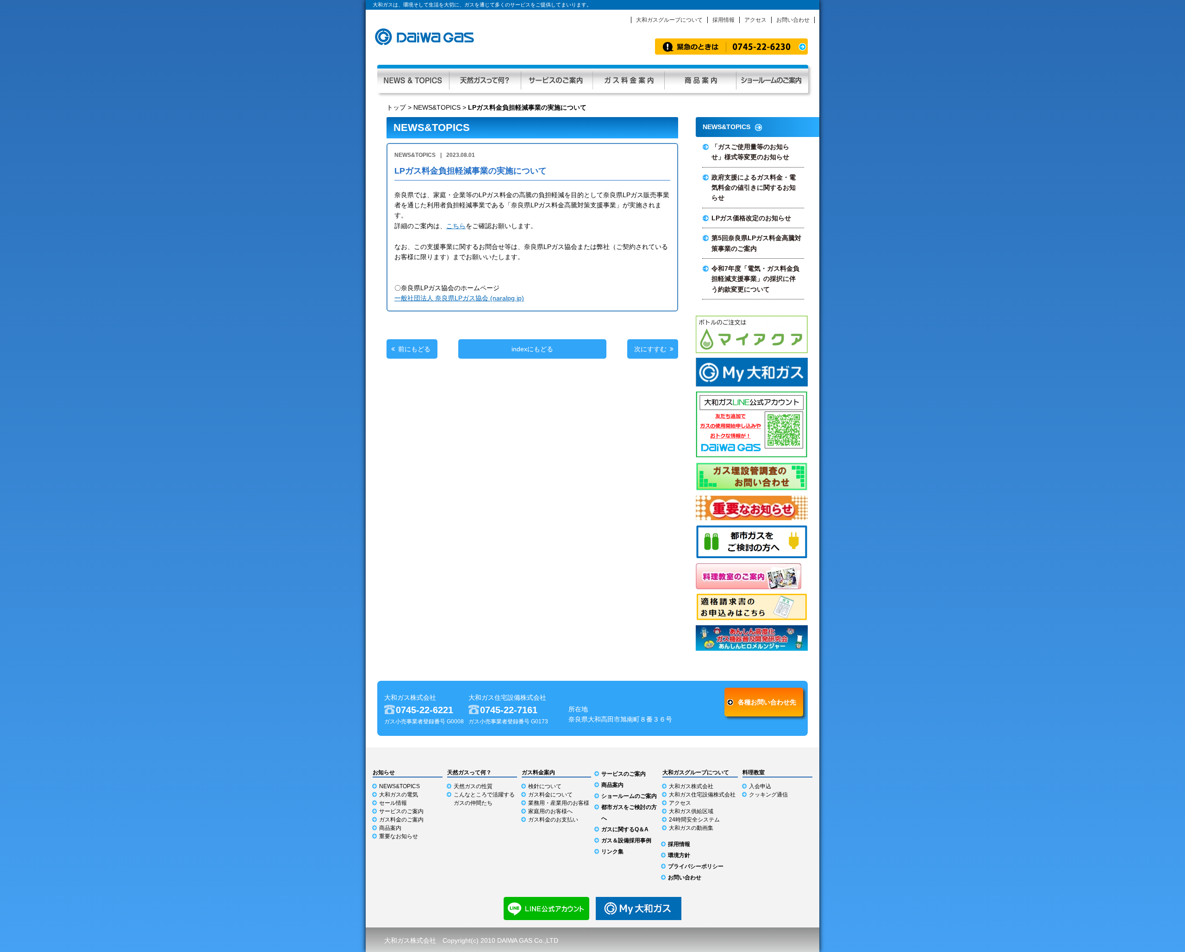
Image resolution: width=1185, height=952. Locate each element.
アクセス (755, 20)
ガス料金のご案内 (401, 819)
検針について (544, 786)
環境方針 (679, 855)
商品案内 (700, 79)
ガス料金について (550, 794)
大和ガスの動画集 (691, 828)
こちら (456, 226)
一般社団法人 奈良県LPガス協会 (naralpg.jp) (459, 298)
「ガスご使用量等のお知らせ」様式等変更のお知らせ (750, 152)
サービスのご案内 (556, 79)
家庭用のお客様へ (550, 811)
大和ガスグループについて (669, 20)
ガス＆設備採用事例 (626, 840)
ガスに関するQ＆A (625, 829)
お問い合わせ (793, 20)
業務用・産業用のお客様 (558, 803)
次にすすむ (650, 349)
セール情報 (393, 803)
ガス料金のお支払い (553, 819)
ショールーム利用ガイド (772, 79)
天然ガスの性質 (473, 786)
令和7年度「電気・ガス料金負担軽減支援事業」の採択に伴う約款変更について (755, 279)
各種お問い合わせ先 (767, 702)
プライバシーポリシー (695, 866)
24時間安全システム (694, 819)
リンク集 (612, 851)
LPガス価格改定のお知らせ (751, 218)
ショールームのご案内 (629, 796)
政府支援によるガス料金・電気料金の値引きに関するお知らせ (753, 188)
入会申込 (760, 786)
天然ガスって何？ (485, 79)
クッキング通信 (768, 794)
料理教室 (753, 772)
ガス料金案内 (628, 79)
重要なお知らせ (398, 836)
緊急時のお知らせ (731, 46)
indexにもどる (532, 349)
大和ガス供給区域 (691, 811)
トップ (396, 107)
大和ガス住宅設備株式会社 (702, 794)
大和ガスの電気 (398, 794)
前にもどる (414, 349)
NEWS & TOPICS (413, 79)
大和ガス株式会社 (691, 786)
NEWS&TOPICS (437, 107)
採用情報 (723, 20)
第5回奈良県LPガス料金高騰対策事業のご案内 (756, 243)
